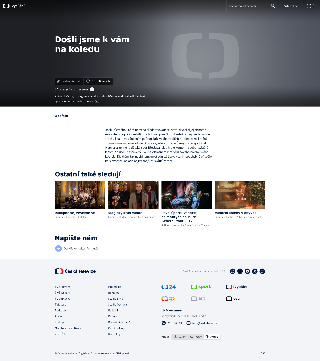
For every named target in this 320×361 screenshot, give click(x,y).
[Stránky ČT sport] (201, 288)
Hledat (273, 6)
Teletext (60, 304)
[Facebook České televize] (240, 271)
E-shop (59, 322)
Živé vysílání (62, 292)
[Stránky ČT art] (198, 300)
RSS (263, 353)
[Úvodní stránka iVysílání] (17, 6)
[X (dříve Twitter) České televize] (255, 271)
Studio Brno (115, 298)
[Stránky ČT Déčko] (168, 300)
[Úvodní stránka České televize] (75, 271)
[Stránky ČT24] (168, 288)
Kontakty (114, 334)
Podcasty (60, 310)
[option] (180, 336)
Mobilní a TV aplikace (68, 328)
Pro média (114, 287)
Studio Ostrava (117, 304)
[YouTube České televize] (247, 271)
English (82, 353)
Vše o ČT (60, 334)
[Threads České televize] (262, 271)
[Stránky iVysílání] (236, 288)
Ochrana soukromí (101, 353)
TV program (62, 287)
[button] (80, 195)
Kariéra (112, 316)
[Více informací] (92, 90)
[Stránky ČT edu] (232, 300)
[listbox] (196, 337)
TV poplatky (62, 298)
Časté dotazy (116, 328)
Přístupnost (122, 353)
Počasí (59, 316)
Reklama (113, 292)
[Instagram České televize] (233, 271)
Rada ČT (113, 310)
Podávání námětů (119, 322)
